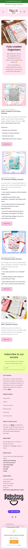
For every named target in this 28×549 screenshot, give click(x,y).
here (14, 446)
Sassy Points (6, 398)
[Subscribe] (23, 368)
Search (5, 402)
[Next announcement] (25, 5)
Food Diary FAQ (7, 416)
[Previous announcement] (3, 5)
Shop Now (7, 144)
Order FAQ (6, 412)
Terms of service (8, 405)
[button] (3, 11)
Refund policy (7, 409)
